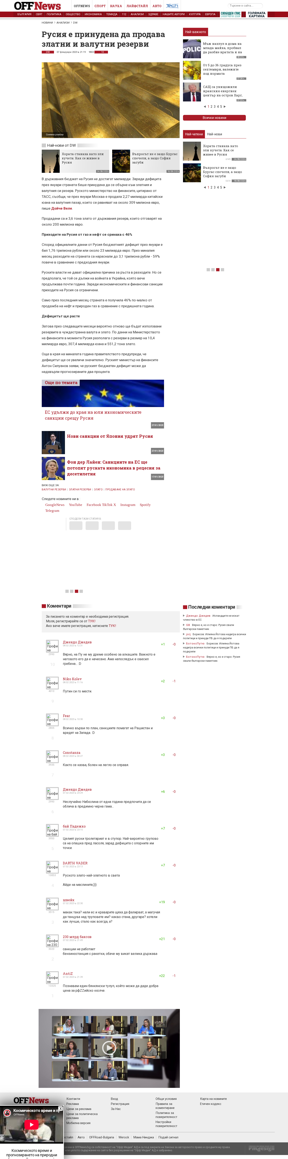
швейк (68, 900)
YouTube (75, 505)
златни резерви (80, 489)
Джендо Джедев (77, 642)
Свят (39, 14)
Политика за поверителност (166, 1115)
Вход (114, 1099)
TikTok (107, 505)
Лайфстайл (137, 6)
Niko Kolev (72, 679)
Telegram (51, 510)
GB (188, 625)
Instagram (127, 505)
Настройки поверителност (166, 1124)
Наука (116, 6)
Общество (73, 14)
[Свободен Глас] (231, 15)
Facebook (93, 505)
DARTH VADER (75, 863)
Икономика (93, 14)
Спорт (100, 6)
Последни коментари (211, 607)
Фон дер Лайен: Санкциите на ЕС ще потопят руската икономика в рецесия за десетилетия (113, 467)
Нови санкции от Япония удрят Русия (110, 436)
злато (98, 489)
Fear (66, 715)
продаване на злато (120, 489)
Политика (54, 14)
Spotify (145, 505)
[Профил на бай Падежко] (52, 835)
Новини (47, 22)
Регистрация (120, 1104)
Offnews (82, 6)
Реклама (72, 1104)
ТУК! (112, 626)
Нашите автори (174, 14)
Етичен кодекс (210, 1104)
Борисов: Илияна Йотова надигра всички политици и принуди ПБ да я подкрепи (211, 647)
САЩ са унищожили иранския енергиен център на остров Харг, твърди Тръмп (222, 93)
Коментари (59, 606)
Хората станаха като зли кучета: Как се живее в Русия (83, 158)
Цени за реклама (78, 1109)
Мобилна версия (78, 1123)
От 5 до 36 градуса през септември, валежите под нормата (222, 69)
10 (102, 52)
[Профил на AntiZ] (52, 982)
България (24, 14)
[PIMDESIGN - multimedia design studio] (260, 1150)
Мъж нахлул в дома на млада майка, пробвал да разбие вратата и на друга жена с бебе (222, 49)
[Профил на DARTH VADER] (52, 872)
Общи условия (166, 1099)
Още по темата (61, 382)
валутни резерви (54, 489)
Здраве (153, 14)
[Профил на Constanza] (52, 761)
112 (124, 14)
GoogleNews (54, 505)
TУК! (92, 621)
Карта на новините (213, 1099)
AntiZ (68, 973)
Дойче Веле (61, 208)
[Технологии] (172, 6)
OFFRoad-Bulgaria (101, 1137)
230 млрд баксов (77, 936)
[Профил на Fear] (52, 725)
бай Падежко (74, 826)
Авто (156, 6)
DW (75, 22)
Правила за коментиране (165, 1106)
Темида (111, 14)
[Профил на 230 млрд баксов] (52, 945)
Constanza (71, 752)
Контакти (73, 1099)
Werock (123, 1137)
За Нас (116, 1109)
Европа (210, 14)
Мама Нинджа (143, 1137)
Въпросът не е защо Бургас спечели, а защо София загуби (155, 158)
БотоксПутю (195, 643)
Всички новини (214, 118)
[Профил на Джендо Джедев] (52, 651)
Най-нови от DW (61, 145)
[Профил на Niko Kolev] (52, 688)
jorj (189, 634)
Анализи (137, 14)
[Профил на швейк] (52, 909)
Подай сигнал (168, 1137)
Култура (195, 14)
